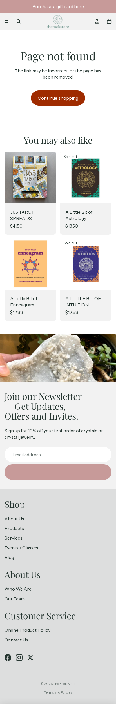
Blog (9, 557)
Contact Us (16, 640)
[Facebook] (8, 657)
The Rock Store (64, 683)
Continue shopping (58, 98)
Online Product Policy (27, 630)
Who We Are (18, 589)
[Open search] (18, 21)
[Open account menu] (97, 21)
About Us (14, 519)
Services (14, 538)
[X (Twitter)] (30, 657)
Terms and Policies (58, 692)
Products (14, 528)
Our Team (15, 598)
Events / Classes (21, 548)
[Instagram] (19, 657)
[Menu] (6, 21)
